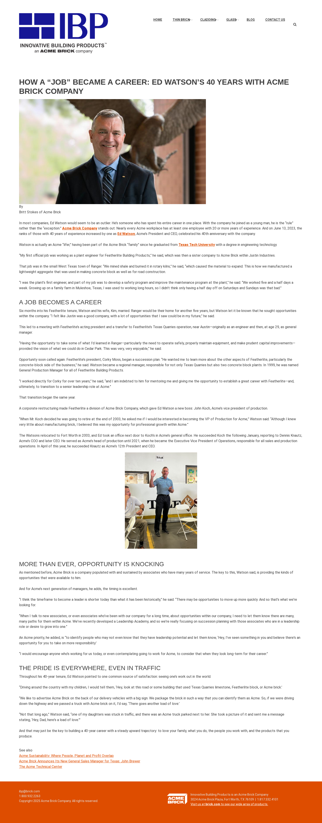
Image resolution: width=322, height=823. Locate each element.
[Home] (63, 33)
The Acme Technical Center (40, 767)
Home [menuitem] (157, 19)
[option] (161, 151)
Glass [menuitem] (232, 21)
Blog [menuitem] (251, 19)
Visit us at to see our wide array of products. (229, 804)
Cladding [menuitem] (208, 21)
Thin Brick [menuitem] (182, 21)
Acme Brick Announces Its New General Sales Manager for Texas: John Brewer (79, 761)
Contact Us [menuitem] (275, 19)
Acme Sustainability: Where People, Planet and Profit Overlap (66, 756)
